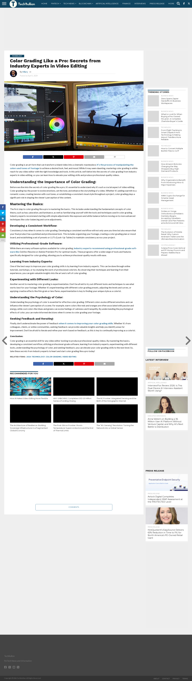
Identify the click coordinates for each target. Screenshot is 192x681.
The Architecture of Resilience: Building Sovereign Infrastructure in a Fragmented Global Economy (29, 428)
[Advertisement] (96, 28)
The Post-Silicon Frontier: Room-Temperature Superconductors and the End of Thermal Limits (73, 428)
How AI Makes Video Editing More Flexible (29, 398)
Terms (185, 679)
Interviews (140, 3)
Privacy (176, 679)
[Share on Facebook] (33, 156)
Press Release (157, 3)
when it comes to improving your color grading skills (86, 323)
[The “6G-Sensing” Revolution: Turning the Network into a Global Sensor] (117, 416)
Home (44, 3)
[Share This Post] (53, 156)
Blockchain (85, 3)
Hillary (25, 72)
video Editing (69, 357)
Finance (126, 3)
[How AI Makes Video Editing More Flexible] (30, 389)
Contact (166, 679)
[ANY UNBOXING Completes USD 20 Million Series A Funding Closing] (73, 389)
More (171, 3)
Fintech (55, 3)
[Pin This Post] (74, 156)
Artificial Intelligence (107, 3)
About (156, 679)
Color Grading (54, 357)
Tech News (68, 3)
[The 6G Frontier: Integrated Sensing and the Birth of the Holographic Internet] (117, 389)
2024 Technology (35, 357)
